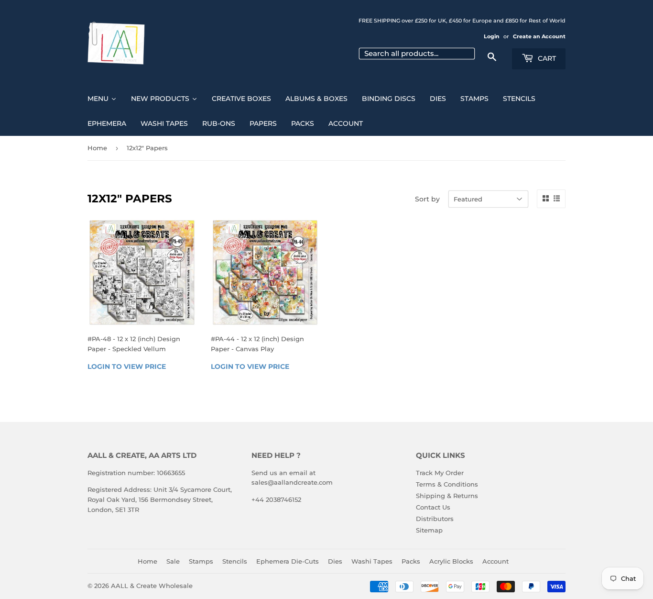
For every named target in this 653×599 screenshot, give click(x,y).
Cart (546, 58)
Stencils (234, 561)
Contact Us (433, 507)
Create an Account (539, 36)
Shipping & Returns (447, 495)
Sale (173, 561)
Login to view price (126, 366)
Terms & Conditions (447, 484)
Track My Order (440, 473)
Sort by (427, 199)
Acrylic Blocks (451, 561)
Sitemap (429, 530)
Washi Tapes (371, 561)
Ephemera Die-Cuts (287, 561)
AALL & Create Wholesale (152, 585)
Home (97, 148)
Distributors (435, 518)
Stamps (201, 561)
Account (495, 561)
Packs (411, 561)
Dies (335, 561)
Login (492, 36)
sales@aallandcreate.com (292, 482)
